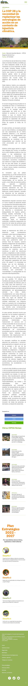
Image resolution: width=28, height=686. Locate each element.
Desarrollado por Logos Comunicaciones (26, 683)
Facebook (14, 415)
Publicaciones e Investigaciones (10, 655)
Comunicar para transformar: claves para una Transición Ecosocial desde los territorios (18, 483)
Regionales (4, 650)
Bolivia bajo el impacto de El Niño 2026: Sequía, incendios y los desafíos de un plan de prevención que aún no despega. (18, 439)
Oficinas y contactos (7, 672)
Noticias (4, 670)
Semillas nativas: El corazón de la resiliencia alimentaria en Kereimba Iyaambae (18, 496)
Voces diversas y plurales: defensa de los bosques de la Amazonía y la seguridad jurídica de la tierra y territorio (18, 468)
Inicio (3, 645)
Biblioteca (4, 652)
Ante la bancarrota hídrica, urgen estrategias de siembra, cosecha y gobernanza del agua (18, 454)
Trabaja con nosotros (7, 660)
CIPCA (4, 2)
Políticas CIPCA (5, 667)
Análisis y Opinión (6, 657)
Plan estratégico (6, 665)
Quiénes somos (5, 647)
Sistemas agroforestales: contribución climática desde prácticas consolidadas (18, 510)
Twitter (14, 419)
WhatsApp (14, 422)
